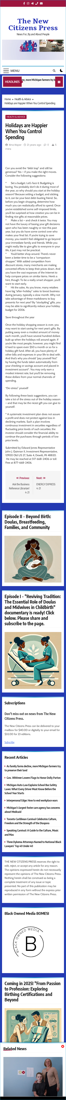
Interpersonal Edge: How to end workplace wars (32, 800)
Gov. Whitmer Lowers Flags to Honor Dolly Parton (34, 777)
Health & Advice (16, 116)
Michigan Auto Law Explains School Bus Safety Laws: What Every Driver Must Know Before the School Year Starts (31, 789)
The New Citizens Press (33, 25)
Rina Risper (15, 145)
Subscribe (9, 742)
